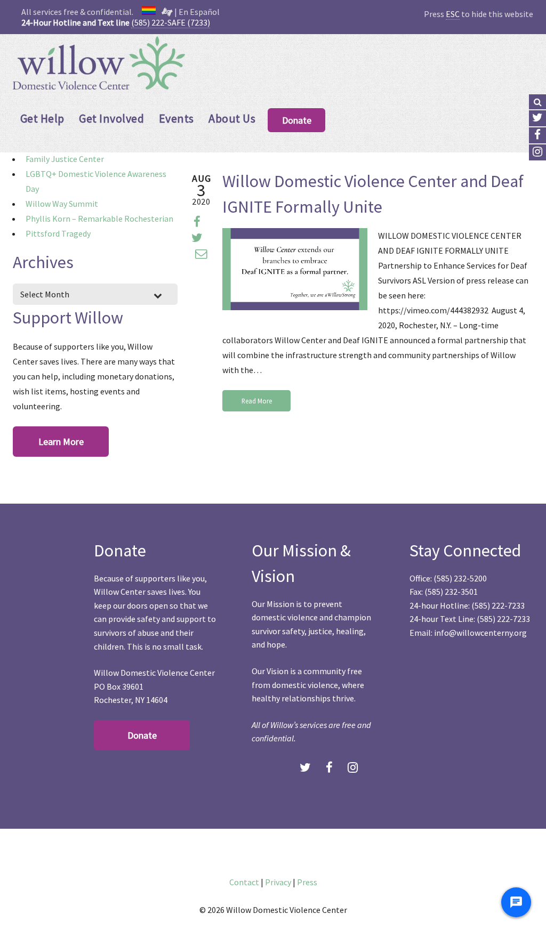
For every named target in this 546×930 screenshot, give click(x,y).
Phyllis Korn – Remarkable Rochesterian (99, 218)
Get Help (42, 118)
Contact (244, 882)
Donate (296, 120)
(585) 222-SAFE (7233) (170, 22)
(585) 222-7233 (498, 605)
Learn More (61, 441)
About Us (231, 118)
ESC (453, 14)
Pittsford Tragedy (58, 233)
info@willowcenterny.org (480, 632)
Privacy (278, 882)
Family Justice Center (65, 158)
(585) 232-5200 (460, 578)
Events (176, 118)
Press (307, 882)
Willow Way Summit (62, 203)
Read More (257, 401)
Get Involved (111, 118)
